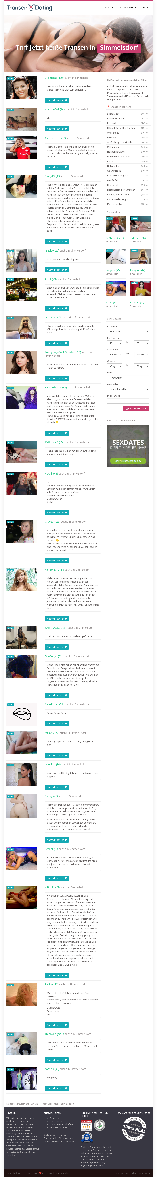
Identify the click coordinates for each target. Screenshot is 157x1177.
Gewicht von (113, 361)
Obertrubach (128, 170)
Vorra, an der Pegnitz (128, 199)
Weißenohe (128, 132)
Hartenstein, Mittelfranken (128, 189)
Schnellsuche (56, 1118)
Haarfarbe (112, 384)
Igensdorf (128, 137)
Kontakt (120, 1173)
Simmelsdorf (82, 78)
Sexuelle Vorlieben (58, 1127)
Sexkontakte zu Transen (55, 1135)
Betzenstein (128, 165)
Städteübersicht (128, 8)
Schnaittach (128, 113)
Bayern (34, 1103)
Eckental (128, 123)
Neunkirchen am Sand (128, 156)
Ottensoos (128, 146)
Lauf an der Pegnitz (128, 175)
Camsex (144, 8)
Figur (109, 372)
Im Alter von (113, 337)
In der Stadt (113, 395)
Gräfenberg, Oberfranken (128, 142)
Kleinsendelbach (128, 204)
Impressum (144, 1173)
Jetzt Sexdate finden (137, 408)
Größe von (112, 349)
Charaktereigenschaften (61, 1124)
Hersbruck (128, 184)
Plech (128, 161)
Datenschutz (131, 1173)
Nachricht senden (56, 100)
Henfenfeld (128, 180)
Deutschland (23, 1103)
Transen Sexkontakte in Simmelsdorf (57, 1103)
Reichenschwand (128, 151)
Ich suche (112, 326)
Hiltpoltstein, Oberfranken (128, 127)
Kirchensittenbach (128, 118)
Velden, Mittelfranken (128, 194)
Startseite (110, 8)
